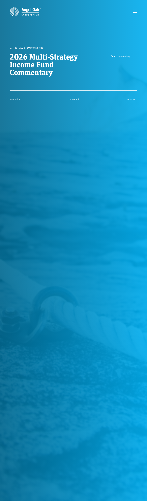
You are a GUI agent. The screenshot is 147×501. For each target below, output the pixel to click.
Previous (17, 99)
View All (74, 99)
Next (129, 99)
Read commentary (120, 56)
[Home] (25, 11)
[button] (135, 11)
